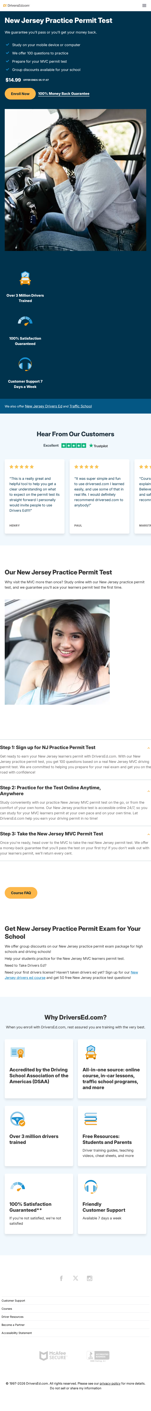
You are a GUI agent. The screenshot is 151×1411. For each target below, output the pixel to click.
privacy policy (110, 1383)
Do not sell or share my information (75, 1388)
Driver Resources (12, 1316)
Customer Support (13, 1300)
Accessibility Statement (17, 1333)
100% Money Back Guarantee (63, 93)
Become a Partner (13, 1324)
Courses (7, 1308)
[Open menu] (144, 5)
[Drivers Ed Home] (16, 5)
